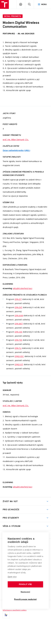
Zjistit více (12, 577)
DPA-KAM (19, 315)
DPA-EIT (18, 299)
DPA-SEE (18, 332)
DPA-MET (19, 323)
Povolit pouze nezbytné (25, 599)
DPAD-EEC (19, 356)
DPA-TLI (18, 348)
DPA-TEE (18, 340)
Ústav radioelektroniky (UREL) (16, 150)
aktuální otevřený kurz (22, 288)
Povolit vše (25, 584)
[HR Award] (6, 614)
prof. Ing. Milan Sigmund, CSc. (16, 139)
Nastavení (25, 592)
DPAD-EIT (19, 364)
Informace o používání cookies (15, 610)
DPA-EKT (18, 307)
